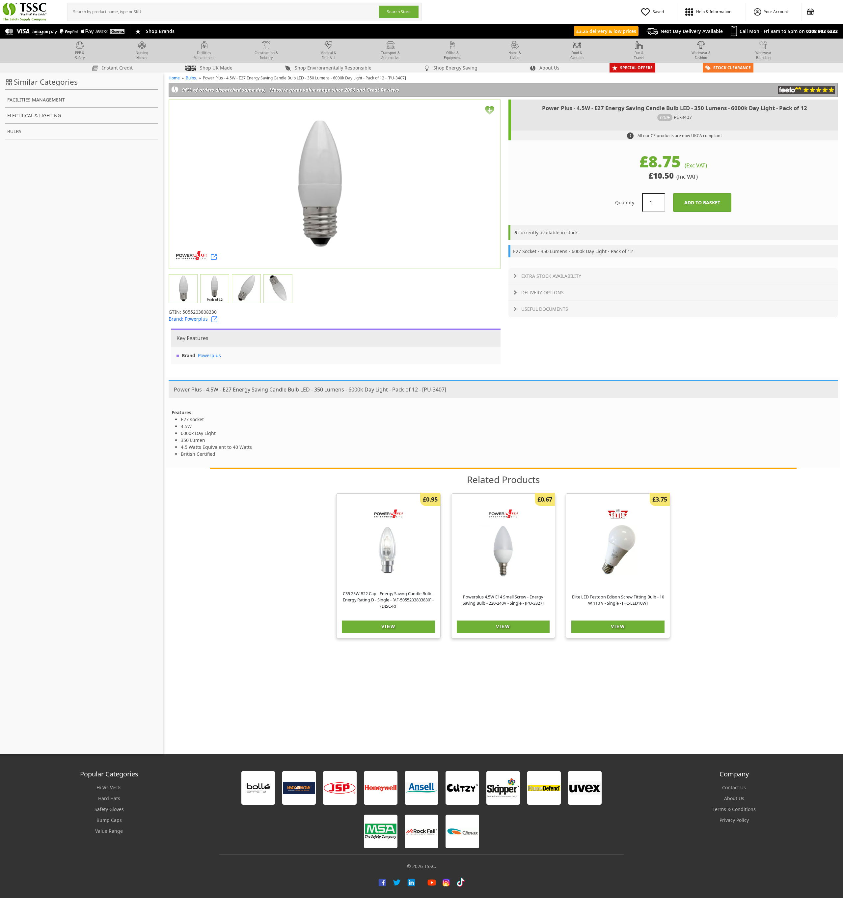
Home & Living (514, 55)
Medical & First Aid (328, 55)
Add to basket (707, 202)
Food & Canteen (577, 55)
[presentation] (223, 12)
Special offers (636, 68)
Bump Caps (109, 820)
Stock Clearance (732, 68)
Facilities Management (204, 55)
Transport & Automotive (390, 55)
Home (174, 78)
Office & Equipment (452, 55)
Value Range (109, 831)
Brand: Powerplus (188, 319)
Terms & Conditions (734, 809)
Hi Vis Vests (109, 787)
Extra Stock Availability (551, 276)
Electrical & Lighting (34, 115)
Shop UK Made (215, 68)
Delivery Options (542, 292)
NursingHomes (142, 55)
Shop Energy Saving (454, 68)
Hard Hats (109, 798)
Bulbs (14, 131)
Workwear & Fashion (701, 55)
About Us (548, 68)
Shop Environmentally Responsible (332, 68)
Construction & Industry (266, 55)
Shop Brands (160, 31)
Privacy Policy (734, 820)
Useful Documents (544, 309)
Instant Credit (117, 68)
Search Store (399, 11)
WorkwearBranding (763, 55)
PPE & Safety (80, 55)
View (388, 626)
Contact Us (734, 787)
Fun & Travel (639, 55)
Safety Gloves (109, 809)
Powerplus (209, 355)
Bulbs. (191, 78)
